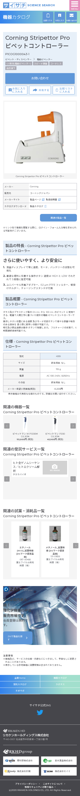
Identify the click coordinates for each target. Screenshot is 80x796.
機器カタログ (26, 17)
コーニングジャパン (40, 193)
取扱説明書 (51, 199)
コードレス (56, 63)
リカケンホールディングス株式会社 (26, 733)
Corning (34, 186)
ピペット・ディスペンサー (18, 59)
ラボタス (60, 684)
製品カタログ (36, 206)
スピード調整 (40, 63)
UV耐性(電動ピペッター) (18, 63)
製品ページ (35, 199)
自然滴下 (10, 68)
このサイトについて (53, 784)
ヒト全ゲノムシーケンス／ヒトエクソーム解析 (26, 467)
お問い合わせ (40, 78)
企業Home (20, 678)
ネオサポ (20, 691)
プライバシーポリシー (26, 784)
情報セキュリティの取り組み (39, 787)
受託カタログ (20, 684)
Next (73, 426)
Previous (7, 426)
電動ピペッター (44, 59)
